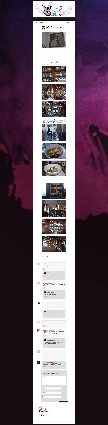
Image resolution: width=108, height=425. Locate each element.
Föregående (67, 22)
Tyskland (56, 258)
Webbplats (43, 396)
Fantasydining (60, 258)
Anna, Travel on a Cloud (45, 302)
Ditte (43, 330)
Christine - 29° (44, 283)
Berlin (54, 258)
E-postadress (44, 392)
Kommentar (43, 376)
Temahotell (59, 18)
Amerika (63, 18)
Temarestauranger (54, 18)
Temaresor (49, 18)
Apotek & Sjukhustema (50, 258)
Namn (43, 388)
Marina (43, 264)
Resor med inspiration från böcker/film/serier (41, 18)
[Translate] (44, 268)
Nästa (71, 22)
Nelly (43, 322)
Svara (44, 269)
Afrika (70, 18)
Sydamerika (66, 18)
